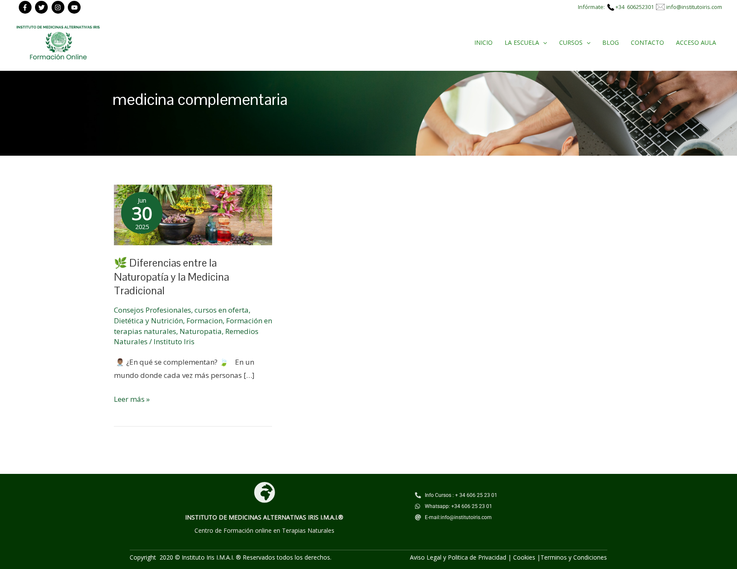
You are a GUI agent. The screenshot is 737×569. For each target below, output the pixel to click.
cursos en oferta (221, 310)
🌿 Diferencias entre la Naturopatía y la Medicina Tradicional (171, 276)
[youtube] (75, 7)
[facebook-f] (26, 7)
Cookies (524, 557)
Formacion (204, 320)
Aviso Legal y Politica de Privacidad (458, 557)
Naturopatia (201, 331)
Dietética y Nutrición (148, 320)
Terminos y (556, 557)
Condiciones (590, 557)
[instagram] (59, 7)
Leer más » (132, 398)
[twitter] (42, 7)
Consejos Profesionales (152, 310)
